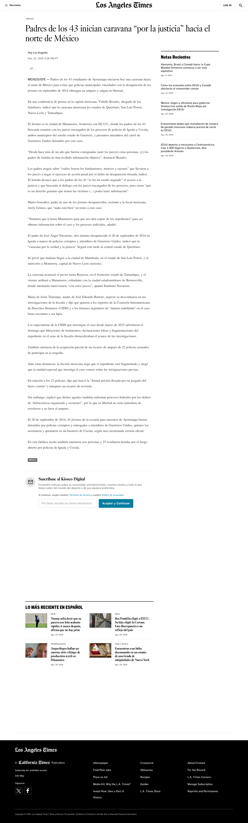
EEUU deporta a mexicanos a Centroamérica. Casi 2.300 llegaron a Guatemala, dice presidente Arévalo (188, 148)
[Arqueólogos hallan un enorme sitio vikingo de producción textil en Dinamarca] (36, 650)
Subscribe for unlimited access (31, 770)
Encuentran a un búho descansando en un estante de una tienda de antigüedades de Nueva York (132, 654)
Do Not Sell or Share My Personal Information (117, 814)
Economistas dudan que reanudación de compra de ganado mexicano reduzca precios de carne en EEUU (189, 127)
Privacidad (69, 814)
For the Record (196, 770)
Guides (144, 784)
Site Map (19, 776)
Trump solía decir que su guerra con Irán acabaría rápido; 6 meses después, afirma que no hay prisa (66, 624)
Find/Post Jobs (102, 770)
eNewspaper (100, 763)
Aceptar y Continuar (116, 503)
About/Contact (196, 763)
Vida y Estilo (121, 644)
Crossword (146, 763)
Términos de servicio (80, 495)
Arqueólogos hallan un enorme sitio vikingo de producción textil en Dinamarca (65, 654)
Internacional (58, 644)
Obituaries (146, 770)
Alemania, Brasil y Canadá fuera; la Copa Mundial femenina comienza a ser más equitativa (185, 67)
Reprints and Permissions (203, 791)
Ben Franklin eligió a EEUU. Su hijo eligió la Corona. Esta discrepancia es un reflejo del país (132, 624)
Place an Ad (100, 777)
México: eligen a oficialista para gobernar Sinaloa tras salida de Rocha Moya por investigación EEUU (185, 106)
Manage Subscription (200, 784)
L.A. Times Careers (199, 777)
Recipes (145, 777)
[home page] (124, 5)
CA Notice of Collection (86, 814)
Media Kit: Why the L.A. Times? (112, 784)
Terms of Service (56, 814)
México (30, 19)
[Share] (31, 68)
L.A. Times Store (150, 791)
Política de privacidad (112, 495)
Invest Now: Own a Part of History (108, 794)
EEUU (53, 614)
